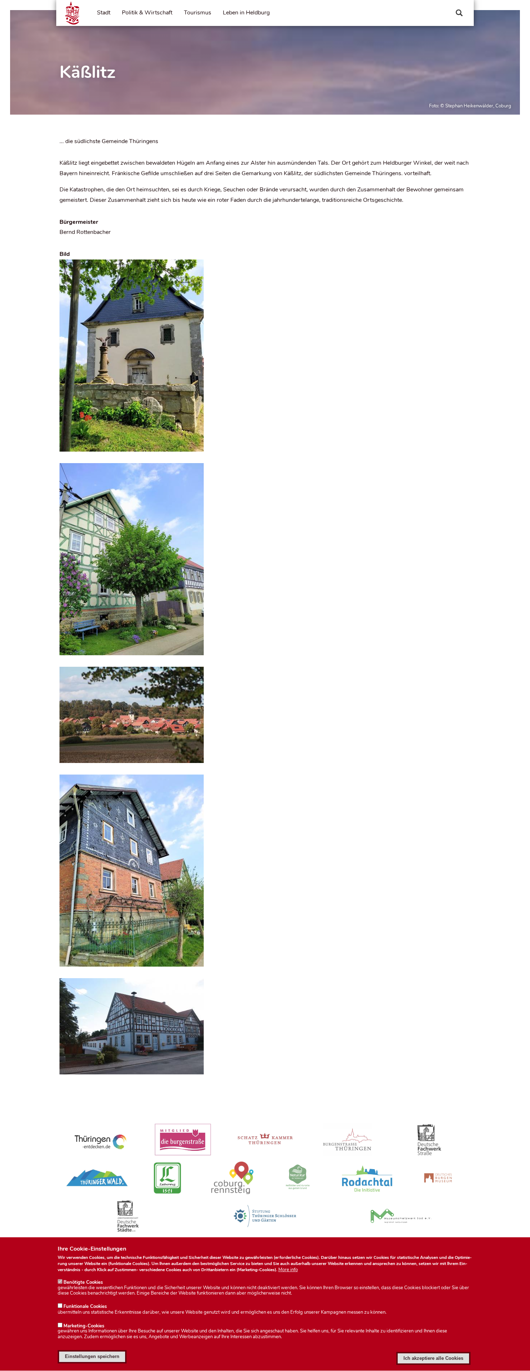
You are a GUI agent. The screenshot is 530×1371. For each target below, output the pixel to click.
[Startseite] (72, 13)
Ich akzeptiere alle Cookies (433, 1358)
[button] (265, 355)
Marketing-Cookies (83, 1326)
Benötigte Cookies (83, 1282)
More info (288, 1270)
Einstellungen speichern (92, 1356)
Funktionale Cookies (85, 1307)
